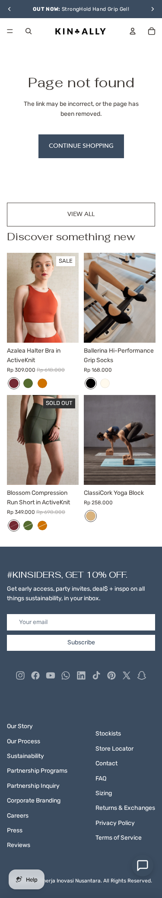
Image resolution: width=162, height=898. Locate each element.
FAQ (100, 778)
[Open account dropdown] (132, 31)
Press (14, 830)
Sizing (103, 793)
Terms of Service (118, 837)
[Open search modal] (28, 31)
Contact (106, 763)
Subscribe (81, 642)
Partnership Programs (37, 770)
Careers (18, 815)
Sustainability (25, 756)
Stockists (108, 733)
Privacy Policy (115, 823)
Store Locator (114, 748)
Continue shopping (81, 146)
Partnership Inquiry (33, 786)
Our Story (20, 726)
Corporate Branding (33, 800)
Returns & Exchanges (125, 808)
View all (81, 214)
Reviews (18, 845)
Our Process (23, 741)
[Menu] (10, 31)
